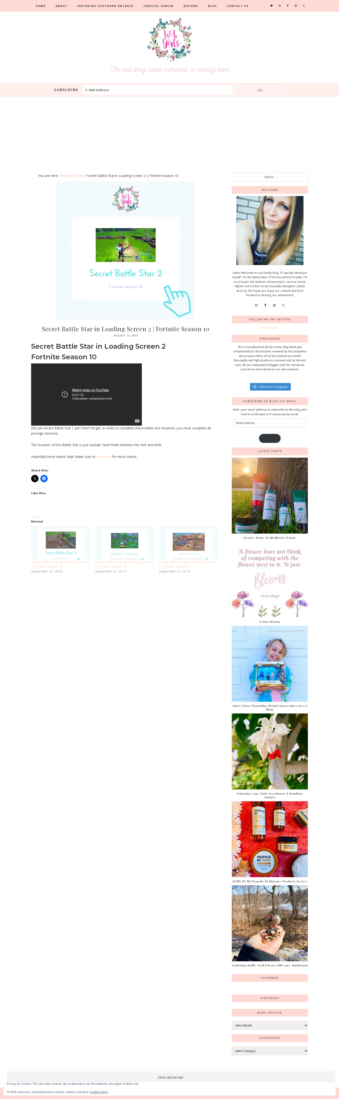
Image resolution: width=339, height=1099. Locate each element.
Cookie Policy (99, 1092)
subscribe (103, 456)
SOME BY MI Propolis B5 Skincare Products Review (270, 881)
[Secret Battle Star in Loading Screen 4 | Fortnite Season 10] (124, 543)
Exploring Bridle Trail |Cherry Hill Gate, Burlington (270, 965)
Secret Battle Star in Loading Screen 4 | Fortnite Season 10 (124, 564)
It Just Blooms (269, 621)
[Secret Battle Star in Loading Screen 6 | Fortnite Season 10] (60, 543)
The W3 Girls (169, 46)
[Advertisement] (169, 131)
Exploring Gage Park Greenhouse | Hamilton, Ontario (270, 795)
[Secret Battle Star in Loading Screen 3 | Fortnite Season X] (188, 543)
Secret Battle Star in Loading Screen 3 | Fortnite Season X (188, 564)
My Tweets (270, 328)
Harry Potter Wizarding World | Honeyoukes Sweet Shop (269, 707)
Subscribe (270, 438)
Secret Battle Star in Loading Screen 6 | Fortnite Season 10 (60, 564)
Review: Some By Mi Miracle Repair (270, 537)
